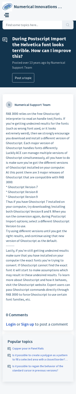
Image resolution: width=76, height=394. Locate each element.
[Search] (68, 24)
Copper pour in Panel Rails (28, 348)
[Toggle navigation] (6, 15)
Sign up (27, 324)
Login (11, 324)
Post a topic (23, 78)
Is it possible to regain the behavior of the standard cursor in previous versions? (37, 368)
